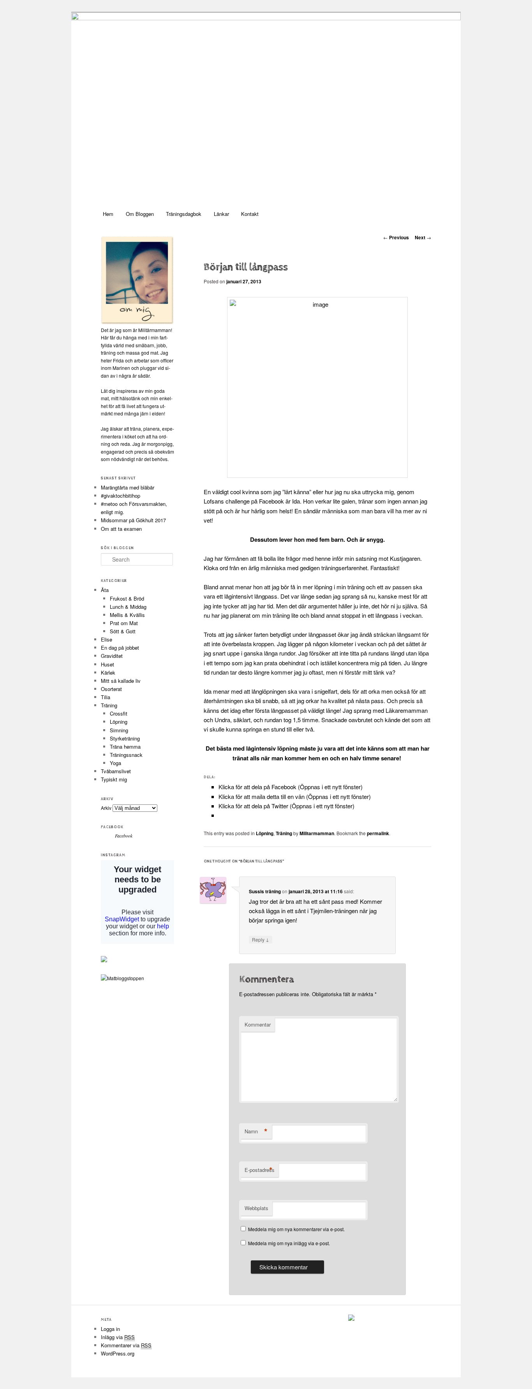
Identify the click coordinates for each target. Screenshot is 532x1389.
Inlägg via (118, 1337)
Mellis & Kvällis (127, 615)
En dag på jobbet (120, 647)
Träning (284, 833)
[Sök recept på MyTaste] (122, 978)
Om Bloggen (140, 213)
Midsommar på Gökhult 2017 (133, 520)
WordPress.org (117, 1353)
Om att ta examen (121, 528)
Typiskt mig (114, 779)
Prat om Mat (124, 623)
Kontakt (250, 213)
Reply (260, 939)
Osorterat (111, 689)
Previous (396, 237)
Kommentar (258, 1024)
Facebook (112, 827)
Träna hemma (125, 746)
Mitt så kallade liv (121, 680)
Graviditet (112, 655)
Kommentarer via (126, 1345)
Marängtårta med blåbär (127, 487)
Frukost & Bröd (127, 598)
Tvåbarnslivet (116, 771)
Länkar (221, 213)
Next (423, 237)
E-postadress (260, 1170)
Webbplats (256, 1208)
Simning (119, 730)
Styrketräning (125, 738)
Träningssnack (126, 754)
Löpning (264, 833)
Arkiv (106, 807)
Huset (107, 664)
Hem (108, 213)
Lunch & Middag (128, 606)
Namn (256, 1131)
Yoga (115, 763)
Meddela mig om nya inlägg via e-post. (289, 1243)
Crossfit (118, 713)
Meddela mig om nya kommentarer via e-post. (296, 1229)
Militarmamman (316, 833)
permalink (378, 833)
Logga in (110, 1328)
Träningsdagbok (183, 213)
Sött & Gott (123, 631)
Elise (106, 639)
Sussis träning (265, 891)
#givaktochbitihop (121, 495)
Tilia (105, 697)
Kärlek (108, 672)
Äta (105, 590)
